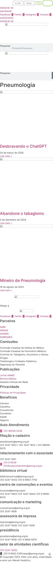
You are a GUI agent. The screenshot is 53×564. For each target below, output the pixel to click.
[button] (26, 44)
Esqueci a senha (38, 3)
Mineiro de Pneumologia (22, 280)
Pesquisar (5, 46)
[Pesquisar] (52, 75)
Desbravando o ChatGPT (23, 146)
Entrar (47, 3)
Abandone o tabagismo (22, 213)
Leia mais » (6, 156)
